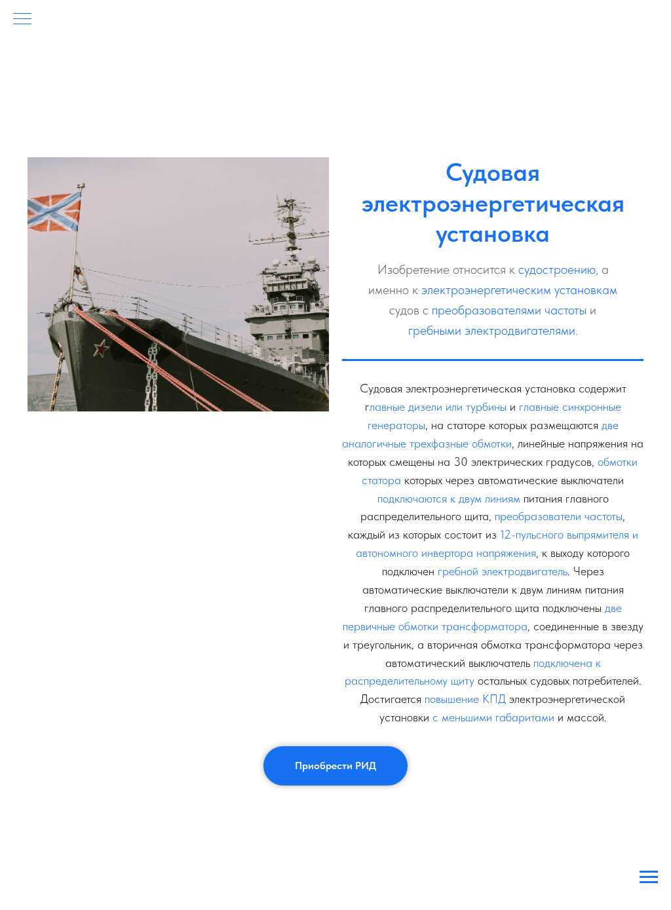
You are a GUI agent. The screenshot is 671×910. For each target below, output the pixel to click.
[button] (335, 766)
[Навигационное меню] (22, 19)
